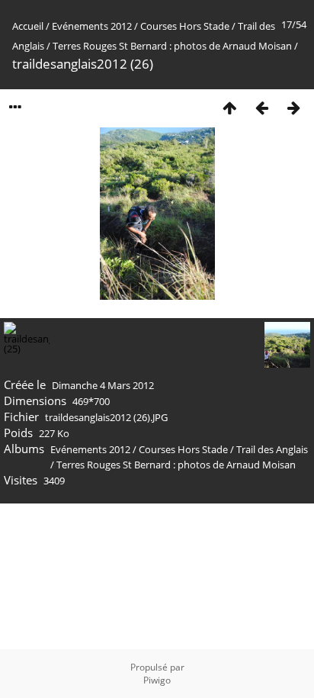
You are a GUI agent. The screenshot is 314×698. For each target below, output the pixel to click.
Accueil (27, 26)
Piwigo (157, 680)
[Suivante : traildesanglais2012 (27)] (293, 107)
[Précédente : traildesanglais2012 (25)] (261, 107)
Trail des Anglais (272, 449)
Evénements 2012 (92, 26)
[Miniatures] (229, 107)
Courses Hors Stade (184, 26)
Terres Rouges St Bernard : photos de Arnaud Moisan (172, 46)
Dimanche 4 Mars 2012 (103, 385)
